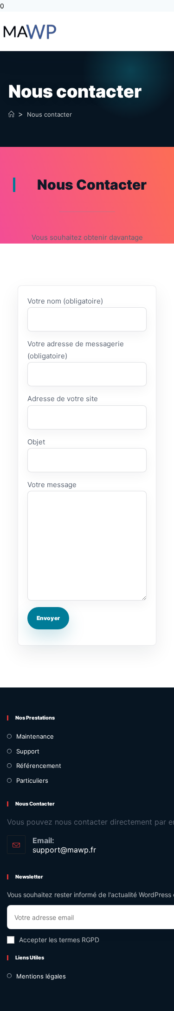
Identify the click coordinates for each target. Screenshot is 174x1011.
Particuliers (32, 780)
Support (27, 751)
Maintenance (35, 736)
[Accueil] (11, 114)
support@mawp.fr (64, 849)
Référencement (38, 765)
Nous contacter (49, 114)
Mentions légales (41, 976)
